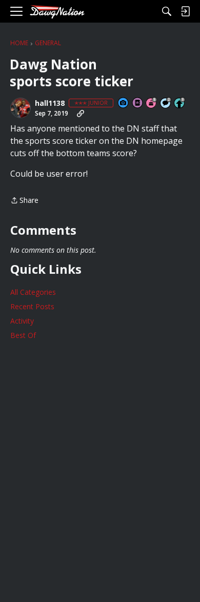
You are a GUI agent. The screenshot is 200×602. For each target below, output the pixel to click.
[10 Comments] (166, 103)
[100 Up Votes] (180, 103)
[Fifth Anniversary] (152, 103)
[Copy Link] (80, 113)
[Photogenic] (123, 103)
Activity (22, 321)
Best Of (23, 335)
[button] (20, 108)
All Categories (33, 292)
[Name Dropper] (138, 103)
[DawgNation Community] (57, 11)
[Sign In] (185, 11)
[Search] (166, 11)
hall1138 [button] (50, 103)
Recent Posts (32, 306)
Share (24, 200)
